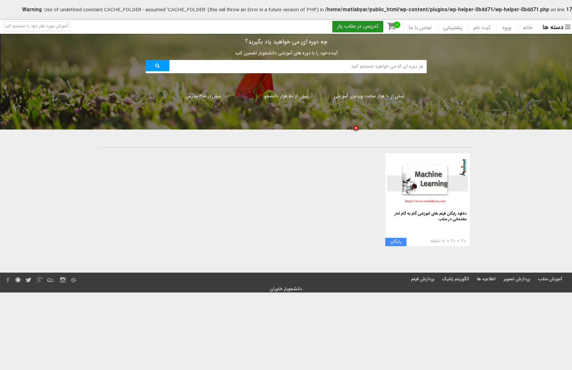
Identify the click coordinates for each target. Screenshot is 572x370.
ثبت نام (482, 28)
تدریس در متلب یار (357, 26)
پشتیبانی (452, 28)
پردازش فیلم (422, 279)
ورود (506, 28)
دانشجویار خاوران (286, 289)
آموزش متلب (550, 279)
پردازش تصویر (516, 279)
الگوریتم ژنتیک (455, 279)
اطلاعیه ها (486, 279)
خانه (528, 28)
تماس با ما (420, 28)
